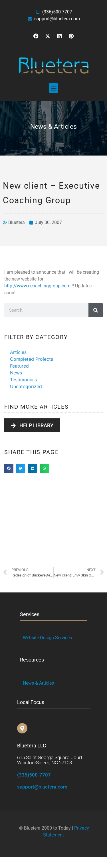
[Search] (95, 310)
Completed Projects (31, 359)
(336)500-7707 (34, 775)
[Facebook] (36, 36)
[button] (53, 88)
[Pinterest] (71, 36)
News (16, 373)
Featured (19, 366)
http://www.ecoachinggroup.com (37, 286)
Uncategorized (26, 386)
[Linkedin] (59, 36)
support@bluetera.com (42, 787)
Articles (18, 352)
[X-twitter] (48, 36)
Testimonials (23, 379)
